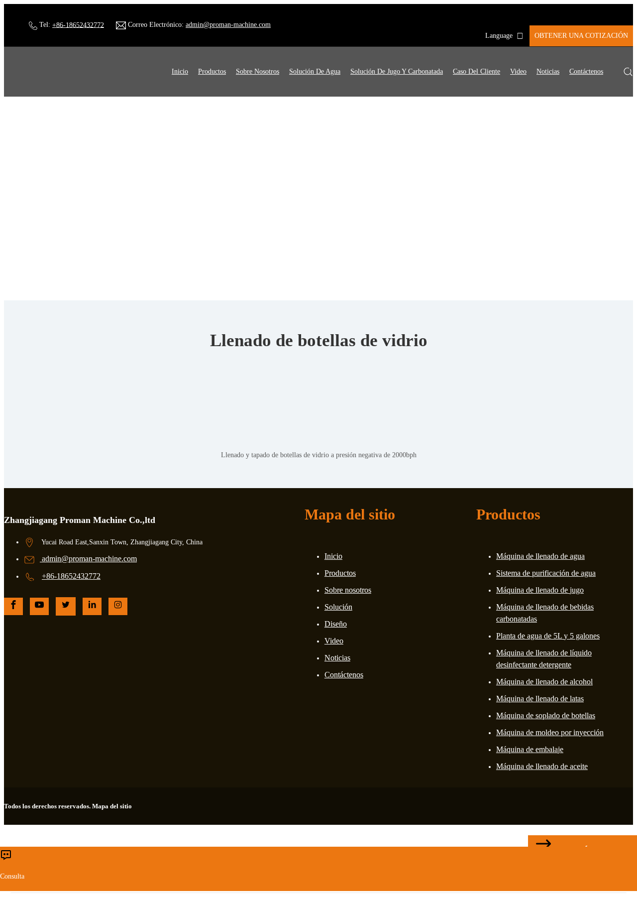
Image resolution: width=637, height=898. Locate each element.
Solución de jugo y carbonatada (396, 71)
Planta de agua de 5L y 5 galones (548, 636)
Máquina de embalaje (529, 749)
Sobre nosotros (347, 590)
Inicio (180, 71)
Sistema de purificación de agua (546, 573)
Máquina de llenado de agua (540, 556)
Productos (212, 71)
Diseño (335, 624)
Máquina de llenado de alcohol (544, 681)
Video (518, 71)
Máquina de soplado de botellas (545, 715)
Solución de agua (314, 71)
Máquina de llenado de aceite (542, 766)
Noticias (547, 71)
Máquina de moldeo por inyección (550, 732)
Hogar (271, 219)
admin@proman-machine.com (228, 24)
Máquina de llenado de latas (540, 698)
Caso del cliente (476, 71)
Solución (338, 607)
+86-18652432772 (78, 24)
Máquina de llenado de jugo (540, 590)
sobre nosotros (257, 71)
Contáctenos (586, 71)
